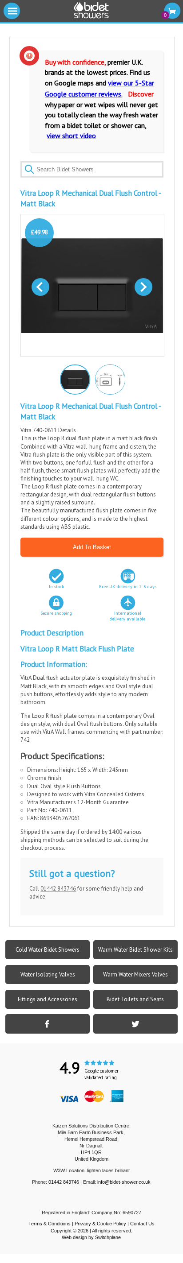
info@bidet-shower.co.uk (124, 1182)
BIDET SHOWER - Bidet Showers (91, 10)
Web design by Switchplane (91, 1237)
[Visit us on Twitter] (135, 1024)
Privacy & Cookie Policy (100, 1223)
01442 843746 (58, 888)
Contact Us (142, 1223)
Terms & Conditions (49, 1223)
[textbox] (91, 169)
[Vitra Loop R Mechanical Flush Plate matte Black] (74, 378)
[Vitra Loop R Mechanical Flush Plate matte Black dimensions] (109, 379)
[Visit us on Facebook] (47, 1024)
